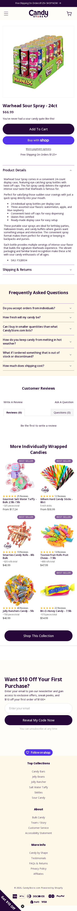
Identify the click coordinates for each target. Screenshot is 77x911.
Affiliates (38, 873)
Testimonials (38, 858)
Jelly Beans (38, 776)
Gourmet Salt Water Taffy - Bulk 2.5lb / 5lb (20, 502)
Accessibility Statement (38, 833)
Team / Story (38, 822)
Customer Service (38, 827)
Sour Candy (38, 797)
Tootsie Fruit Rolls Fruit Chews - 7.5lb (54, 558)
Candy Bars (38, 771)
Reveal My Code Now (38, 720)
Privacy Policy (38, 868)
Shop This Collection (38, 636)
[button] (6, 14)
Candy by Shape (38, 852)
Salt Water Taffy (38, 787)
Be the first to (39, 425)
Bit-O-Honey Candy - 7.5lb (56, 613)
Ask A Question (64, 402)
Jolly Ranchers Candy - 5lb (18, 613)
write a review (48, 425)
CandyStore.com (31, 887)
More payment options (38, 148)
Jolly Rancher (38, 782)
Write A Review (13, 402)
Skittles (38, 792)
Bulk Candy (38, 817)
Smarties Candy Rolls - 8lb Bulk (18, 558)
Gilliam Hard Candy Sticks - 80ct (56, 502)
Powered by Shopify (52, 887)
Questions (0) (62, 412)
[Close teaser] (22, 906)
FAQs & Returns (38, 863)
